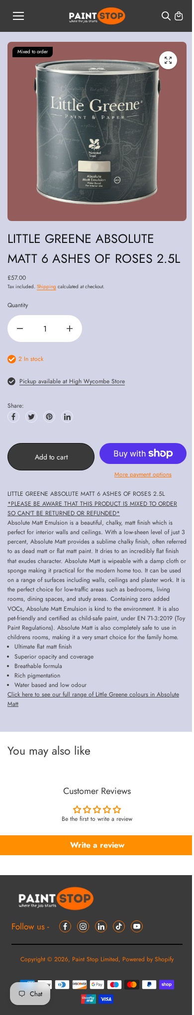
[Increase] (69, 328)
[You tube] (137, 926)
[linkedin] (101, 926)
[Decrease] (19, 328)
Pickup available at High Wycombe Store (72, 381)
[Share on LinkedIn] (67, 417)
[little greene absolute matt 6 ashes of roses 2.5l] (168, 60)
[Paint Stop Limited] (97, 16)
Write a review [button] (97, 845)
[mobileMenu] (18, 16)
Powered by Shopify (148, 959)
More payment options (143, 474)
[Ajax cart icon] (179, 16)
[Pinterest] (49, 417)
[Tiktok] (119, 926)
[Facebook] (13, 417)
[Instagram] (83, 926)
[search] (166, 16)
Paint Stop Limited (95, 959)
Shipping (46, 286)
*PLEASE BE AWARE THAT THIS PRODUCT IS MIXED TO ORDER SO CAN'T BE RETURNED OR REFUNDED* (92, 508)
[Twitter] (31, 417)
